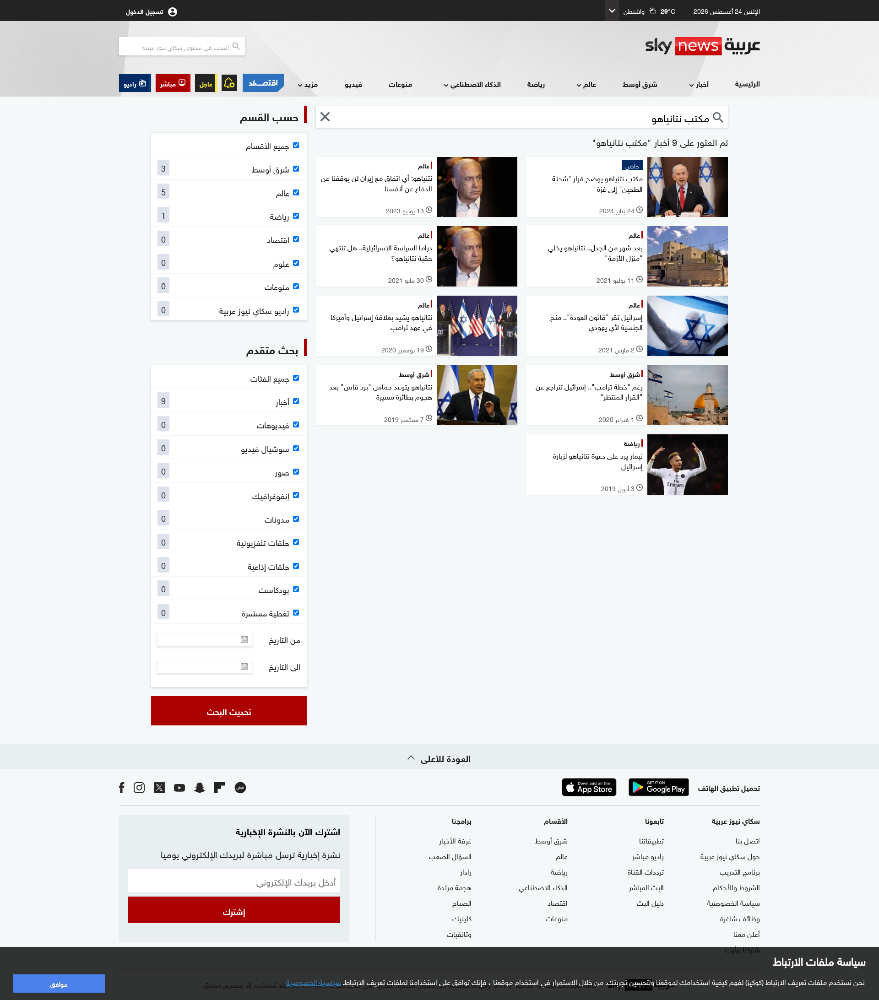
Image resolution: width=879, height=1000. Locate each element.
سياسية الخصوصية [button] (313, 981)
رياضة (536, 83)
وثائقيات (459, 933)
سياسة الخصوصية (733, 902)
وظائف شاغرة (740, 917)
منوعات (400, 83)
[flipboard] (219, 787)
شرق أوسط (640, 83)
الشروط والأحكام (736, 886)
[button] (173, 83)
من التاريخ (284, 639)
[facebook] (122, 787)
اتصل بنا (748, 839)
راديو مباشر (648, 855)
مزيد (311, 83)
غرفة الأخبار (455, 839)
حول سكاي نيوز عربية (730, 855)
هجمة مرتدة (455, 886)
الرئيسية (747, 83)
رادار (466, 870)
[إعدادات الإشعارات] (229, 83)
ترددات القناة (646, 870)
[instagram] (139, 787)
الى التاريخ (284, 666)
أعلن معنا (746, 933)
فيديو (353, 83)
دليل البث (650, 902)
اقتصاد (558, 902)
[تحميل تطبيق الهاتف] (624, 787)
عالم (589, 83)
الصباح (462, 902)
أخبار (702, 83)
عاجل (206, 83)
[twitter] (159, 787)
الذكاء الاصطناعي (475, 83)
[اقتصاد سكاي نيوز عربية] (263, 83)
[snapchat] (199, 787)
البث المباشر (646, 886)
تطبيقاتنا (651, 839)
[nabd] (240, 787)
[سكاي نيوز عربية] (703, 46)
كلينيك (462, 917)
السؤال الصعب (450, 855)
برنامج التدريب (740, 870)
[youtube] (179, 787)
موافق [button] (58, 983)
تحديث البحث (229, 710)
